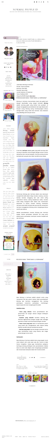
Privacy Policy (32, 436)
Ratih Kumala (10, 213)
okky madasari (10, 228)
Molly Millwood (5, 209)
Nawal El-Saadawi (6, 211)
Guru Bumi (12, 134)
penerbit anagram (10, 174)
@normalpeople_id (8, 264)
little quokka (10, 171)
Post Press (11, 156)
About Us (25, 436)
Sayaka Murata (8, 218)
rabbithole (5, 180)
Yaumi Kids (8, 159)
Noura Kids (19, 358)
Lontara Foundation (6, 141)
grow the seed (6, 167)
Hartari (4, 200)
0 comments (43, 357)
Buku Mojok (10, 132)
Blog (20, 436)
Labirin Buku (11, 139)
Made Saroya (45, 436)
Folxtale (8, 134)
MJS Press (12, 141)
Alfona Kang (5, 191)
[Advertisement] (25, 26)
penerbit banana (6, 176)
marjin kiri (5, 173)
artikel (8, 75)
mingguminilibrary (21, 357)
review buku (9, 86)
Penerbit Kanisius (7, 148)
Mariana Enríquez (11, 205)
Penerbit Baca (11, 146)
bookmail (8, 77)
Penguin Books (8, 154)
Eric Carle (12, 198)
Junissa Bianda (7, 202)
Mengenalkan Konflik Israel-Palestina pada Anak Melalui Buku (9, 110)
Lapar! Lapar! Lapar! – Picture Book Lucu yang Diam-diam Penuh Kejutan (8, 245)
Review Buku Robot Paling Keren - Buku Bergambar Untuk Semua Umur (41, 366)
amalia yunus (11, 224)
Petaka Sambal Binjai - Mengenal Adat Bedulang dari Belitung (9, 100)
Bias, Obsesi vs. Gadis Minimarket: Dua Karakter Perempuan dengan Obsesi (22, 366)
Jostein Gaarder (10, 200)
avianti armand (8, 226)
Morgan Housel (11, 209)
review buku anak (22, 359)
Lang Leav (5, 205)
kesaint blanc (6, 169)
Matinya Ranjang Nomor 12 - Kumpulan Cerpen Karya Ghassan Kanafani (9, 120)
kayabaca (12, 167)
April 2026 (8, 273)
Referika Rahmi (6, 214)
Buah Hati (5, 132)
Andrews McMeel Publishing (8, 128)
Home (16, 436)
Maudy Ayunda (6, 207)
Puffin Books (5, 157)
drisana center (11, 161)
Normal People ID (25, 9)
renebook (12, 180)
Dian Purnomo (7, 198)
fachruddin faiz (5, 228)
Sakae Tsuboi (8, 216)
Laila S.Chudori (11, 204)
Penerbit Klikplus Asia (10, 150)
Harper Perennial (6, 136)
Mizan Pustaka (11, 143)
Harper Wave (12, 136)
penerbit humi (10, 178)
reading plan (8, 78)
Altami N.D (5, 193)
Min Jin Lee (12, 207)
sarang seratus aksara (7, 182)
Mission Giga (5, 143)
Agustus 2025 (8, 281)
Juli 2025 (8, 282)
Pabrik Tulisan (5, 146)
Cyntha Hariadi (7, 196)
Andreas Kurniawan (6, 195)
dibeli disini (32, 96)
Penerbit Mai (5, 152)
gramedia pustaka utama (8, 164)
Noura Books (5, 145)
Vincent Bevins (9, 222)
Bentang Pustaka (8, 130)
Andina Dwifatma (11, 193)
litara (4, 171)
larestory (12, 169)
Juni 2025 (8, 284)
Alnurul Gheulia (11, 191)
